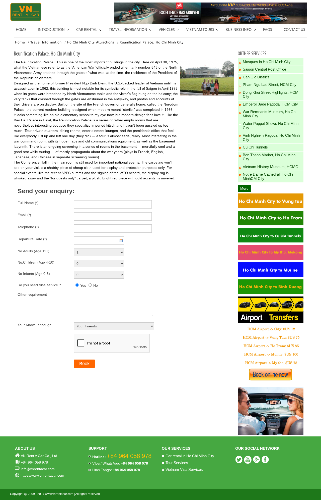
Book (84, 363)
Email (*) (24, 215)
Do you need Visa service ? (39, 285)
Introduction (51, 30)
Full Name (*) (28, 203)
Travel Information (128, 30)
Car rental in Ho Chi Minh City (190, 456)
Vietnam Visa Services (184, 469)
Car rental (86, 30)
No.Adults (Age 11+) (33, 251)
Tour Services (177, 463)
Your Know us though (34, 325)
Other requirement (32, 294)
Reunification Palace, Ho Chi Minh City (152, 42)
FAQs (267, 30)
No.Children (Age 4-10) (36, 262)
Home (21, 30)
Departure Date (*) (32, 239)
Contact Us (294, 30)
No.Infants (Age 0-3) (34, 274)
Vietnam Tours (200, 30)
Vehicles (167, 30)
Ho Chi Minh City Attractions (90, 42)
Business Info (239, 30)
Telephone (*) (28, 227)
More (244, 188)
